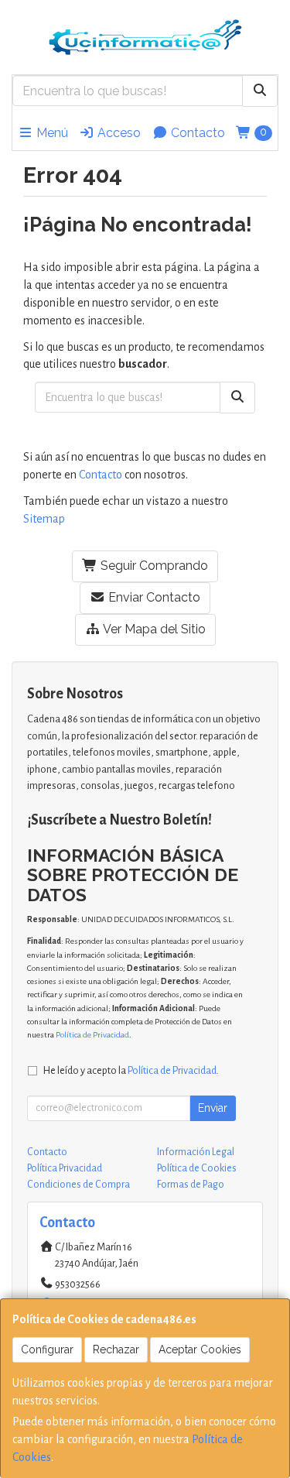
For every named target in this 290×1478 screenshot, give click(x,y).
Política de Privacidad (92, 1034)
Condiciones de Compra (78, 1184)
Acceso (117, 132)
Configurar (47, 1349)
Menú (50, 132)
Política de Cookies (197, 1168)
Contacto (196, 132)
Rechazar (116, 1349)
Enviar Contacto (152, 597)
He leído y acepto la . (131, 1070)
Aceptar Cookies (200, 1349)
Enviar (212, 1108)
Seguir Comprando (152, 565)
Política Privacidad (64, 1168)
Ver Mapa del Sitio (153, 629)
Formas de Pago (190, 1184)
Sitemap (44, 519)
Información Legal (195, 1152)
